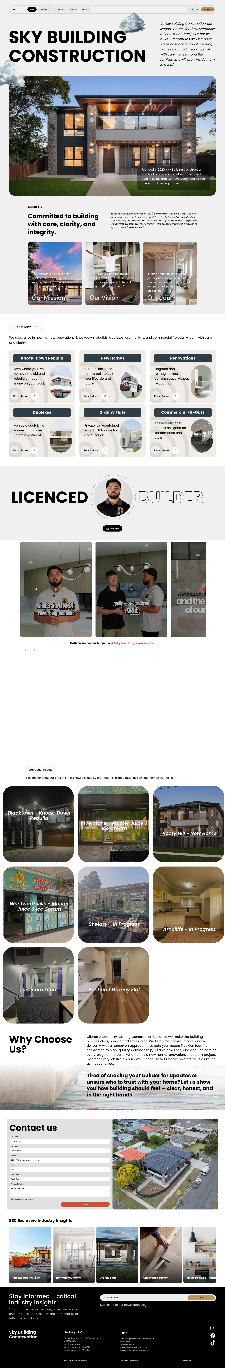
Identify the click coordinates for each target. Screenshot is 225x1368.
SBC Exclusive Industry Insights (40, 1220)
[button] (36, 589)
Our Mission (48, 297)
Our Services (27, 327)
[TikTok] (213, 1343)
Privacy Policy (187, 1360)
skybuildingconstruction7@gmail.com (81, 1338)
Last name (15, 1146)
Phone (13, 1156)
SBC (14, 9)
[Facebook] (213, 1335)
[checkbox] (28, 589)
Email (12, 1165)
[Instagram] (213, 1328)
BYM (85, 1360)
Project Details (16, 1184)
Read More (20, 396)
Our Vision (104, 297)
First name (15, 1137)
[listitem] (37, 824)
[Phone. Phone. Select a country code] (13, 1160)
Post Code (14, 1175)
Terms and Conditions (129, 1360)
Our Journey (164, 297)
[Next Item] (202, 589)
